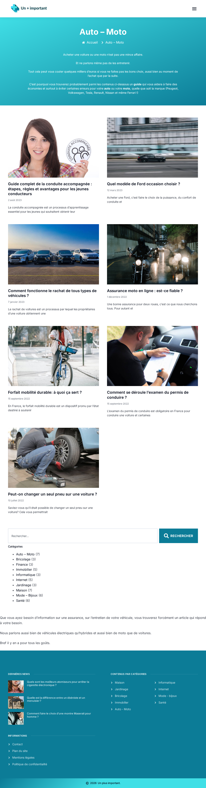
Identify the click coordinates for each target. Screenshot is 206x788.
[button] (194, 8)
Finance (22, 564)
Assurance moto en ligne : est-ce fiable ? (145, 290)
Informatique (25, 575)
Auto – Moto (25, 554)
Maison (21, 590)
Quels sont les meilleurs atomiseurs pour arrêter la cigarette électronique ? (58, 683)
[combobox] (83, 536)
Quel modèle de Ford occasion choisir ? (143, 184)
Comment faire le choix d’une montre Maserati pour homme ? (59, 715)
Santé (20, 601)
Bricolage (23, 559)
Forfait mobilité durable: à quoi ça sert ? (45, 392)
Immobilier (24, 569)
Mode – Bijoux (27, 595)
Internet (21, 580)
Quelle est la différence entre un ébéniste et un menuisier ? (56, 699)
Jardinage (23, 585)
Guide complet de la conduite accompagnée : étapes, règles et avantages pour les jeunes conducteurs (50, 189)
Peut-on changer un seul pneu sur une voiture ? (52, 494)
